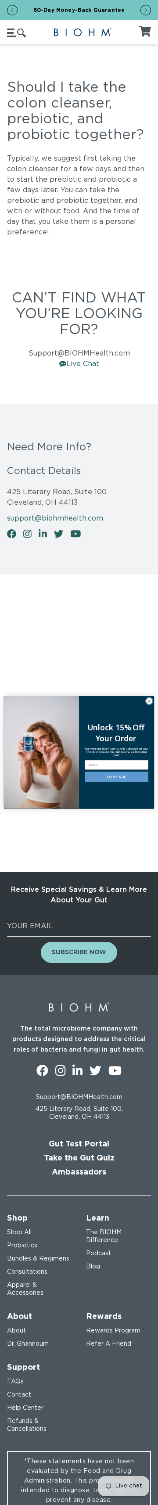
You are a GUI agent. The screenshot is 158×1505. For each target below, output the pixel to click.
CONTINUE (116, 777)
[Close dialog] (149, 701)
